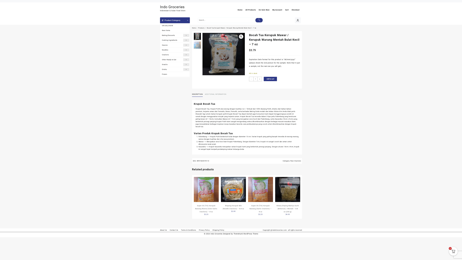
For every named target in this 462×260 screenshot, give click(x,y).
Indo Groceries (172, 7)
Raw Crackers (295, 161)
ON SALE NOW (167, 25)
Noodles (165, 50)
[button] (241, 36)
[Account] (298, 20)
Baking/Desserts (168, 35)
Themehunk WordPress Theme (246, 234)
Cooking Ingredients (169, 40)
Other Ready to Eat (169, 60)
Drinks (164, 69)
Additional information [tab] (215, 94)
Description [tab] (197, 94)
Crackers (165, 55)
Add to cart (270, 79)
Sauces (165, 45)
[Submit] (259, 20)
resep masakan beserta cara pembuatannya (241, 124)
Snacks (165, 64)
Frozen (164, 74)
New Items (166, 30)
